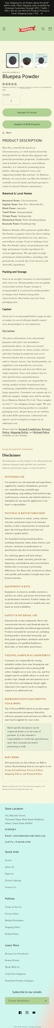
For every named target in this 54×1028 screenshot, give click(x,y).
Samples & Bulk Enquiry (27, 124)
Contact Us (10, 887)
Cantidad (6, 94)
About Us (9, 867)
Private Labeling (13, 880)
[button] (4, 28)
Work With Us (12, 967)
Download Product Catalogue (19, 980)
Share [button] (9, 132)
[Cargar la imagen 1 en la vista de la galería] (12, 60)
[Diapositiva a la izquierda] (3, 61)
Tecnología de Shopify (34, 1027)
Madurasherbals (22, 1027)
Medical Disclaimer (14, 920)
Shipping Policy (19, 432)
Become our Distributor (17, 953)
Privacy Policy (35, 770)
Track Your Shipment (15, 973)
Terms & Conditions (29, 429)
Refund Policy (41, 432)
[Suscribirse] (45, 1000)
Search (8, 860)
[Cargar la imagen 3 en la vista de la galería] (41, 60)
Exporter (9, 873)
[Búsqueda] (43, 28)
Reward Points (12, 960)
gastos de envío (25, 87)
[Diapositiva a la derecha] (51, 61)
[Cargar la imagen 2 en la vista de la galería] (27, 60)
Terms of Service (13, 907)
